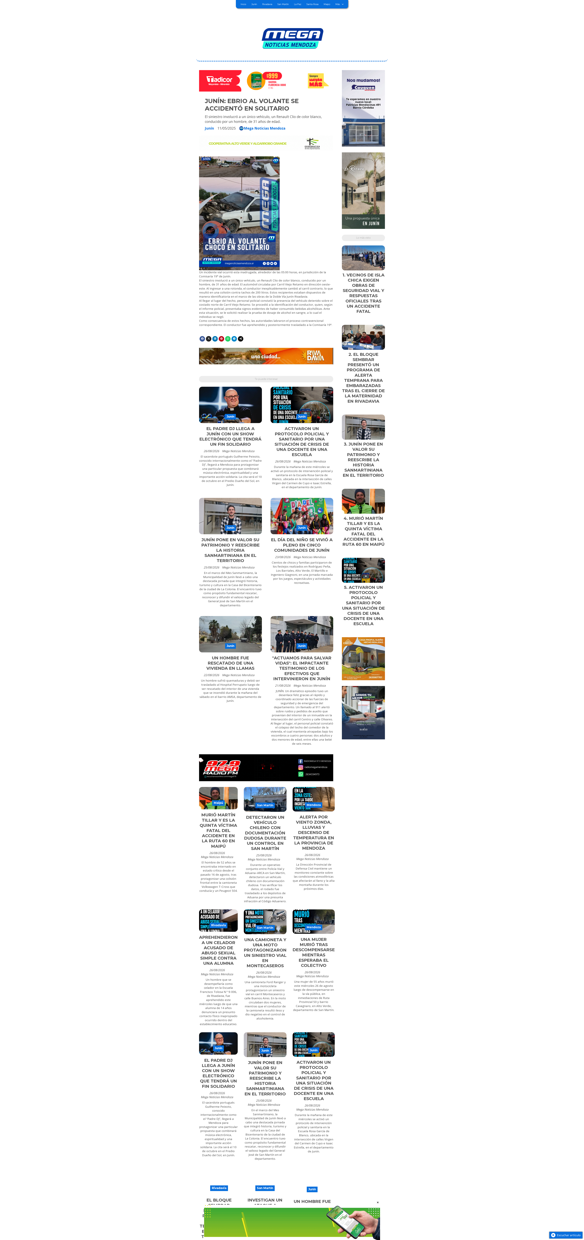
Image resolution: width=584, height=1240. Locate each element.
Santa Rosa (312, 4)
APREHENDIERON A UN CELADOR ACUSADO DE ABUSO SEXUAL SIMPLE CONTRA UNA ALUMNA (218, 950)
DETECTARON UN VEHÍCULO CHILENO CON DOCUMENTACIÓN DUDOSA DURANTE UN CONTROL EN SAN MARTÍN (265, 833)
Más (337, 4)
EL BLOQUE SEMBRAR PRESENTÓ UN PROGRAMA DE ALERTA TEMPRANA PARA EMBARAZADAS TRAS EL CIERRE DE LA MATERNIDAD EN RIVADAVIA (363, 378)
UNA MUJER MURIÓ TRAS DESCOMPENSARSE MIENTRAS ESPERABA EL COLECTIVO (314, 952)
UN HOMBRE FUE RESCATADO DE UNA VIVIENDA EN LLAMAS (230, 663)
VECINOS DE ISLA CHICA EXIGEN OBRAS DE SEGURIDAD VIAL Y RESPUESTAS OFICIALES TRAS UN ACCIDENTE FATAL (363, 293)
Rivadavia (267, 4)
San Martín (283, 4)
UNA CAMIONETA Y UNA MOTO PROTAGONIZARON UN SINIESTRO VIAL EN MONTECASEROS (265, 952)
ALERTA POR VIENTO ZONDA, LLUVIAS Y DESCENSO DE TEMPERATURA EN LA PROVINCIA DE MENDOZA (313, 833)
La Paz (297, 4)
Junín (254, 4)
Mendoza (314, 805)
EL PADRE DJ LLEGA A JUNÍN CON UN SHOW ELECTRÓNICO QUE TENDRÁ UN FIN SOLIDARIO (230, 436)
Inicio (243, 4)
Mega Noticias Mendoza (264, 128)
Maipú (327, 4)
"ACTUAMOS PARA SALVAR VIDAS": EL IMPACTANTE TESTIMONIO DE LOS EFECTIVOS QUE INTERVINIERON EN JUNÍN (301, 668)
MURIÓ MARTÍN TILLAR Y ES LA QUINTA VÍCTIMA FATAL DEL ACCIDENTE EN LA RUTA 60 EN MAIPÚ (218, 830)
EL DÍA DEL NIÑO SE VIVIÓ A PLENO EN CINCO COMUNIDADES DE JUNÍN (302, 545)
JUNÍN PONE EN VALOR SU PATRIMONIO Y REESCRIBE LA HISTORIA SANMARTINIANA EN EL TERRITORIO (230, 550)
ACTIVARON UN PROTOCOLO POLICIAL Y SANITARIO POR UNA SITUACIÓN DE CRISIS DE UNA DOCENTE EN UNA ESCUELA (302, 441)
